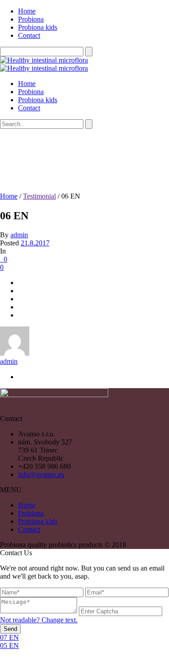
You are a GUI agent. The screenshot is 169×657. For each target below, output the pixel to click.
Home (27, 11)
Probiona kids (37, 27)
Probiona (31, 19)
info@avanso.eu (41, 474)
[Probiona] (44, 64)
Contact (29, 35)
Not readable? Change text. (39, 620)
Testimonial (39, 196)
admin (19, 235)
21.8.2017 (35, 243)
